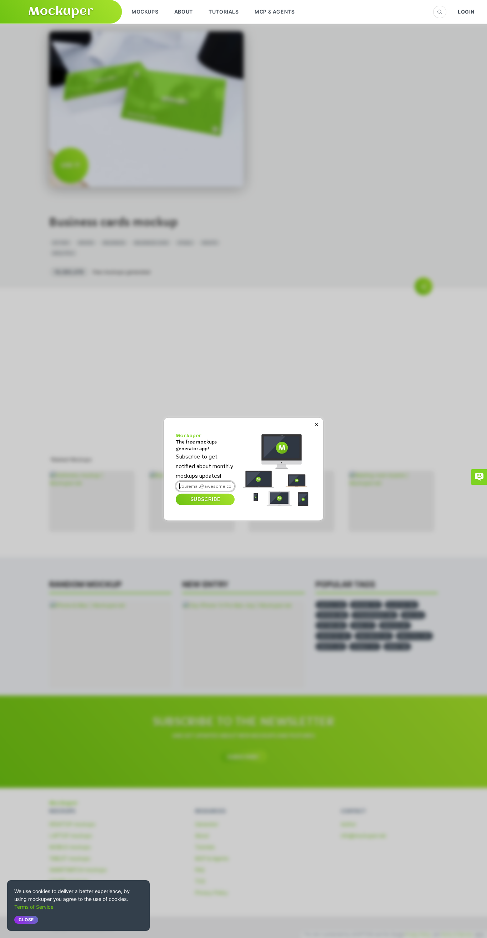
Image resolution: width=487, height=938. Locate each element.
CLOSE (26, 919)
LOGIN (466, 12)
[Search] (440, 12)
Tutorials (224, 12)
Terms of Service (33, 907)
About (183, 12)
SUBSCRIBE (205, 499)
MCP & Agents (274, 12)
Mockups (145, 12)
